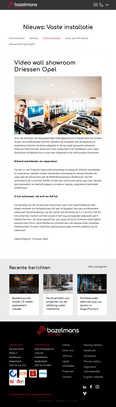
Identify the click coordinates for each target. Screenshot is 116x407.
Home (66, 344)
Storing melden (93, 344)
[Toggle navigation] (95, 5)
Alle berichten (17, 38)
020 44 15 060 (43, 365)
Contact (67, 376)
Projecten (68, 371)
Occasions (90, 355)
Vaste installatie (52, 38)
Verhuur (33, 38)
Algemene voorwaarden (92, 369)
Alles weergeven (97, 266)
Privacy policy (92, 361)
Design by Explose (46, 401)
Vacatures (90, 350)
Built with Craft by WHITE (67, 401)
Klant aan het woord (76, 38)
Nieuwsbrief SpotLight (22, 44)
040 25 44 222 (17, 365)
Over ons (67, 350)
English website (93, 376)
